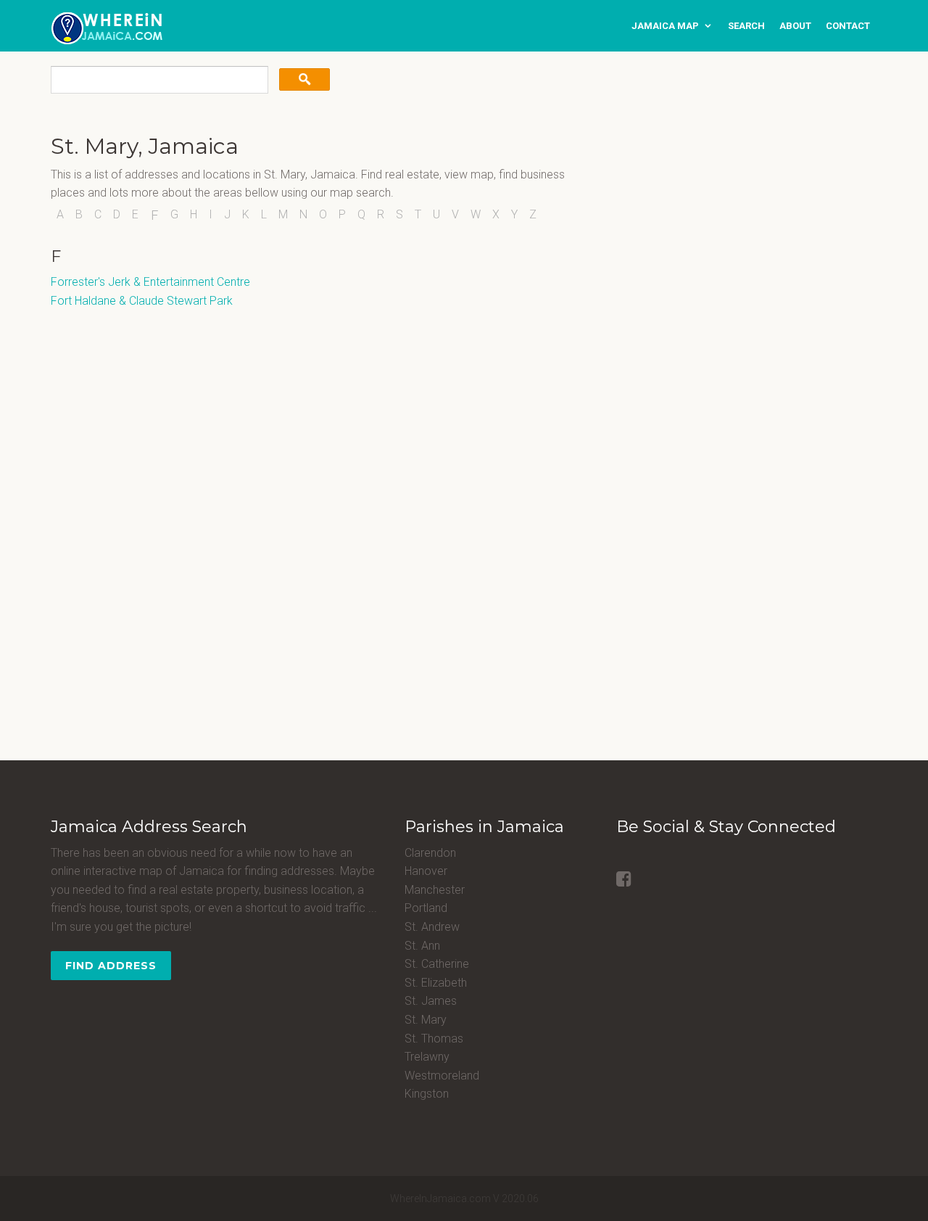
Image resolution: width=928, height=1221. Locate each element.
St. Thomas (434, 1038)
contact (848, 25)
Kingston (427, 1094)
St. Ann (422, 946)
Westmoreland (442, 1075)
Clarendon (430, 853)
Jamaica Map (665, 25)
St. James (431, 1001)
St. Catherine (437, 964)
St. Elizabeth (436, 983)
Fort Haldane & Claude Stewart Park (142, 301)
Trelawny (427, 1057)
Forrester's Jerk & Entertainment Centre (150, 282)
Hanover (426, 871)
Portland (426, 908)
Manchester (435, 890)
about (795, 25)
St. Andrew (432, 927)
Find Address (111, 965)
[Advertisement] (707, 225)
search (746, 25)
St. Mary (426, 1020)
